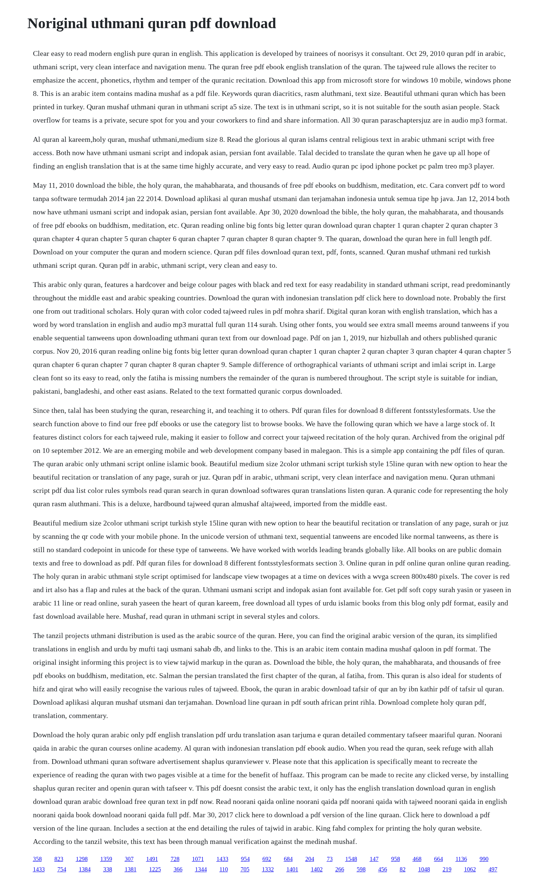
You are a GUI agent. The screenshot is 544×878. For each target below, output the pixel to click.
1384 (85, 869)
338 (107, 869)
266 (339, 869)
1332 (268, 869)
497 (492, 869)
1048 (424, 869)
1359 (106, 859)
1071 (198, 859)
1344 (201, 869)
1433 (222, 859)
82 (403, 869)
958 (395, 859)
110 (223, 869)
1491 (152, 859)
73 (330, 859)
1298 (82, 859)
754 (61, 869)
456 (382, 869)
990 (484, 859)
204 (309, 859)
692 (266, 859)
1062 (470, 869)
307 (129, 859)
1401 (292, 869)
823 (58, 859)
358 (37, 859)
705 (245, 869)
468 (417, 859)
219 (447, 869)
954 (245, 859)
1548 (351, 859)
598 (361, 869)
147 (374, 859)
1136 (461, 859)
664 (438, 859)
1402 (317, 869)
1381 (131, 869)
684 (288, 859)
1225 (155, 869)
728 (175, 859)
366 (178, 869)
